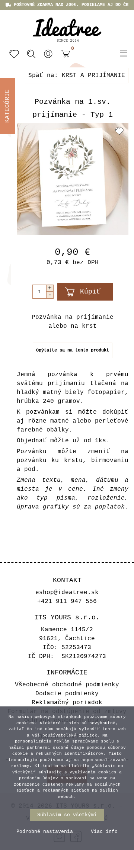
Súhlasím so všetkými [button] (67, 815)
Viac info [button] (104, 831)
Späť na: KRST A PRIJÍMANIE (76, 75)
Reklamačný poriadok (67, 702)
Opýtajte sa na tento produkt (72, 350)
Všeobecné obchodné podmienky (67, 684)
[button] (48, 54)
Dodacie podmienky (67, 693)
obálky (58, 430)
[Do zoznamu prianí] (119, 131)
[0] (63, 55)
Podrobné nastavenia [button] (44, 831)
